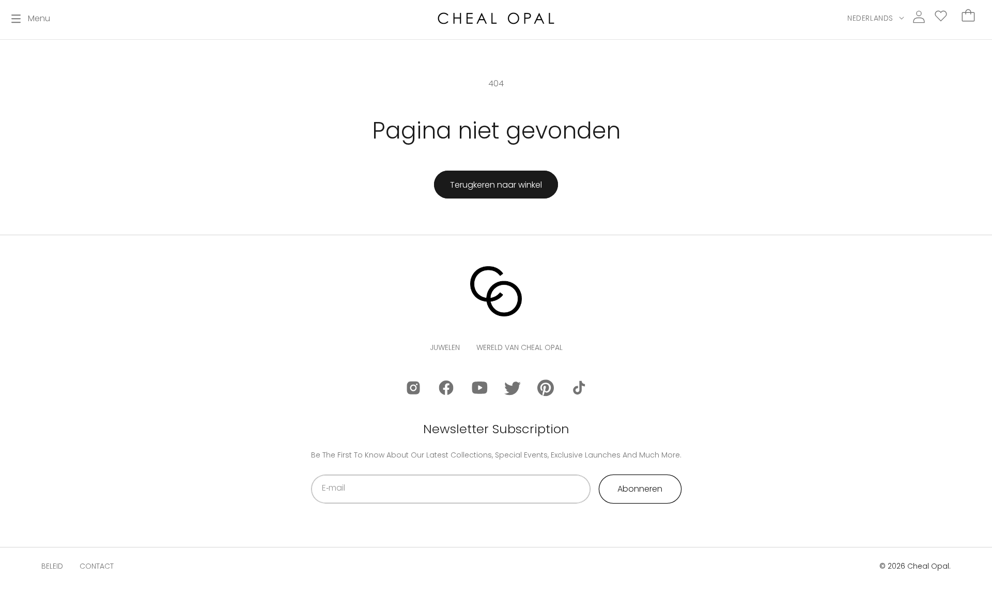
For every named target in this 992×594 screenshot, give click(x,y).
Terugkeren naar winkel (496, 185)
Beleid (52, 566)
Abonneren (639, 489)
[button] (30, 18)
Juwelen (445, 347)
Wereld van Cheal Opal (519, 347)
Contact (97, 566)
